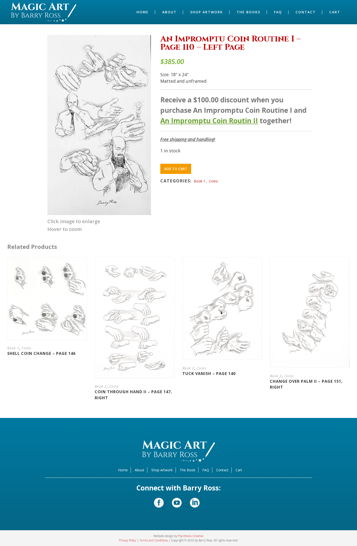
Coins (213, 181)
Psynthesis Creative (191, 536)
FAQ (205, 470)
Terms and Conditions (153, 540)
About (139, 470)
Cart (239, 470)
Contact (222, 470)
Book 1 (199, 181)
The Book (187, 470)
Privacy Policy (127, 540)
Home (123, 470)
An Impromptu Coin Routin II (209, 120)
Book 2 (101, 386)
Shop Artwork (162, 470)
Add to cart (175, 168)
